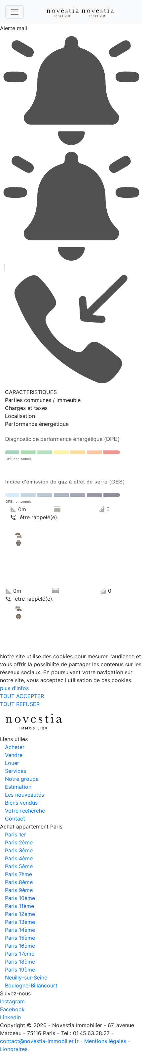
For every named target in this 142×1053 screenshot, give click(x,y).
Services (15, 771)
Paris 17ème (19, 953)
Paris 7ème (18, 874)
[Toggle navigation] (14, 12)
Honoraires (13, 1049)
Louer (12, 763)
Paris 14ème (20, 930)
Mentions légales (105, 1041)
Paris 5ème (19, 866)
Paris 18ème (20, 961)
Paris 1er (15, 834)
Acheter (14, 747)
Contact (15, 818)
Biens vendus (21, 802)
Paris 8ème (19, 882)
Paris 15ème (20, 937)
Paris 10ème (20, 898)
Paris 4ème (19, 858)
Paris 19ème (20, 969)
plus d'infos (14, 688)
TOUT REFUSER (20, 704)
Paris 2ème (19, 842)
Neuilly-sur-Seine (26, 977)
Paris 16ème (20, 945)
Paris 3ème (19, 850)
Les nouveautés (24, 794)
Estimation (18, 786)
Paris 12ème (20, 914)
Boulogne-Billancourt (31, 985)
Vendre (13, 755)
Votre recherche (25, 810)
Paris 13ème (20, 922)
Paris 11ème (19, 906)
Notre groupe (22, 779)
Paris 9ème (19, 890)
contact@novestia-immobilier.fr (39, 1041)
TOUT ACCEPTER (22, 696)
